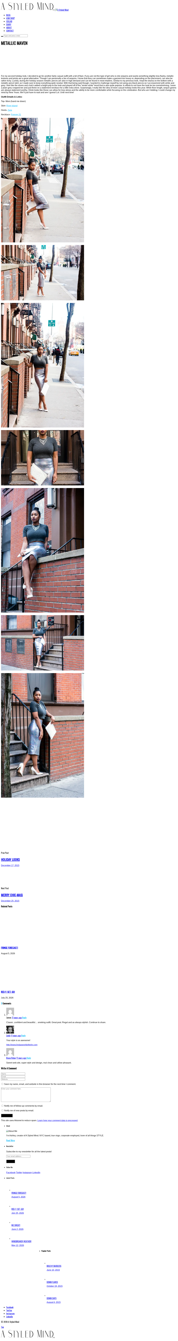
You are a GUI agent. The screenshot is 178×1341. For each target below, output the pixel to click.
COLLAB (9, 21)
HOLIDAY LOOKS (10, 859)
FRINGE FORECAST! (9, 947)
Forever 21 (16, 114)
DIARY (8, 24)
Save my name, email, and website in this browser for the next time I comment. (40, 1084)
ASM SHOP (10, 18)
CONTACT (10, 30)
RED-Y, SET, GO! (8, 992)
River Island (11, 106)
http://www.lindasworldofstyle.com (21, 1045)
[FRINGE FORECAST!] (25, 942)
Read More (10, 1140)
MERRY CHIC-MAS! (12, 894)
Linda (8, 1035)
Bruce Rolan (11, 1058)
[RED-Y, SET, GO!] (25, 986)
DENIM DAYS (51, 1298)
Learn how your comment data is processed (57, 1120)
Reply (24, 1017)
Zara (10, 110)
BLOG (8, 15)
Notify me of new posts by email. (19, 1110)
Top (2, 1327)
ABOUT (9, 27)
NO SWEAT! (15, 1225)
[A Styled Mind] (35, 9)
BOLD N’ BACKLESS (54, 1266)
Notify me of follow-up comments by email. (23, 1106)
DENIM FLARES (52, 1282)
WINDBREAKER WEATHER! (21, 1241)
